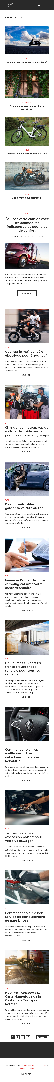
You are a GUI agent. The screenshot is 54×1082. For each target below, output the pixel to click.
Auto (27, 214)
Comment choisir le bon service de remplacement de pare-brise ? (25, 916)
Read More (27, 293)
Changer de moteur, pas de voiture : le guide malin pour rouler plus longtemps (27, 431)
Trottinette (27, 103)
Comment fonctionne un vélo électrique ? (27, 153)
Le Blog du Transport (30, 1065)
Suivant (42, 1037)
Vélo (27, 150)
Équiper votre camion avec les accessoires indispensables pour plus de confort (27, 224)
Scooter (27, 58)
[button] (39, 5)
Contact (43, 1065)
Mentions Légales (27, 1068)
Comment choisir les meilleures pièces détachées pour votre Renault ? (22, 755)
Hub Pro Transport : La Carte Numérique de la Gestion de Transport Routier (23, 998)
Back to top (26, 1074)
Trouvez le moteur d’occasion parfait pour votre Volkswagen (23, 837)
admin (15, 236)
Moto (27, 194)
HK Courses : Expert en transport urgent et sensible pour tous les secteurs (23, 668)
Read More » (27, 375)
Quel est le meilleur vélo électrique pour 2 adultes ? (26, 353)
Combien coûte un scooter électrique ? (27, 62)
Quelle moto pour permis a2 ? (27, 198)
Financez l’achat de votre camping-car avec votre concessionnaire (25, 584)
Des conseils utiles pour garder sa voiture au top (24, 506)
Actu (7, 576)
